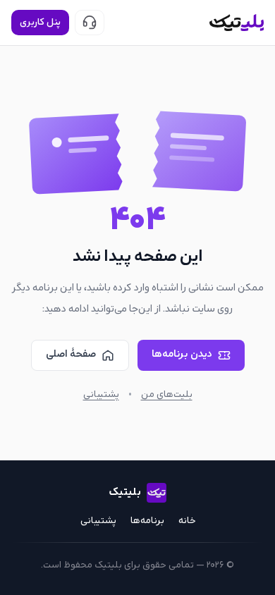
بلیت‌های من (166, 395)
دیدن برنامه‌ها (182, 354)
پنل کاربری (40, 23)
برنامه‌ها (147, 521)
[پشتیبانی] (89, 22)
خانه (186, 521)
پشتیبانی (101, 395)
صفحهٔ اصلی (71, 354)
